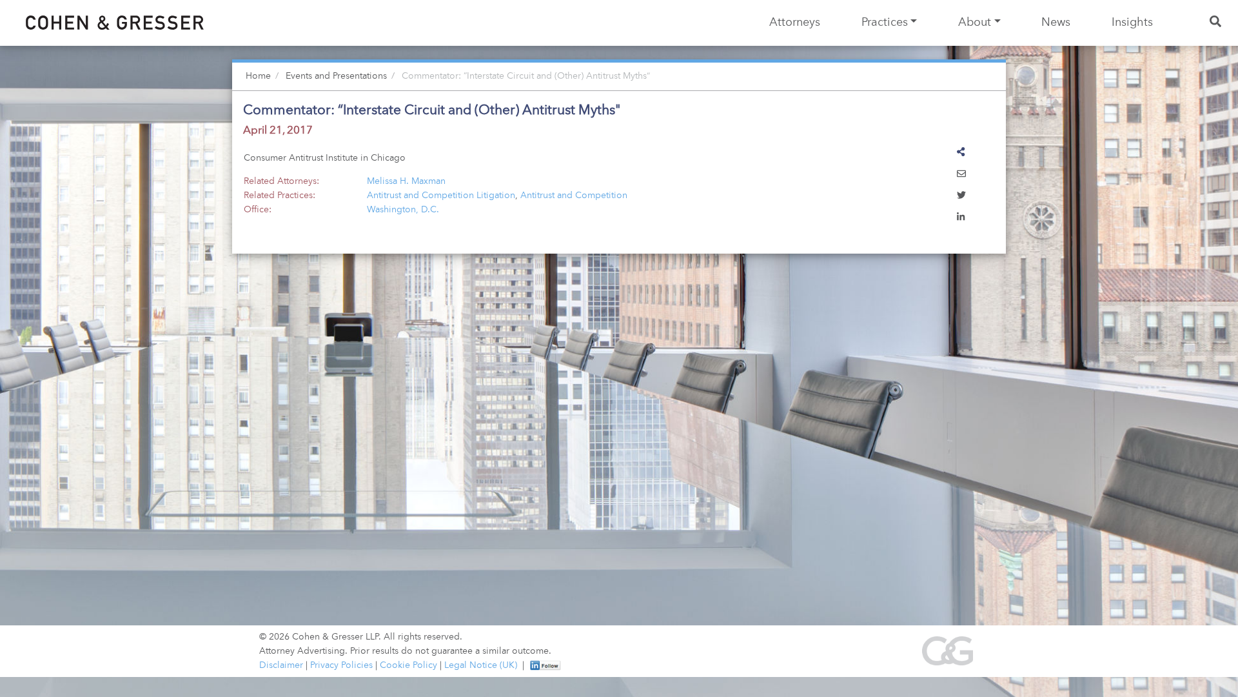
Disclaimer (281, 665)
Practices (884, 22)
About (974, 22)
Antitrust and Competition (573, 195)
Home (258, 76)
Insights (1132, 22)
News (1055, 22)
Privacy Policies (341, 665)
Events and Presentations (336, 76)
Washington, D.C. (403, 209)
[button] (962, 175)
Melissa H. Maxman (406, 181)
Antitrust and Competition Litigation (441, 195)
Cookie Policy (408, 665)
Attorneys (794, 22)
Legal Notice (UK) (480, 665)
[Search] (1216, 23)
